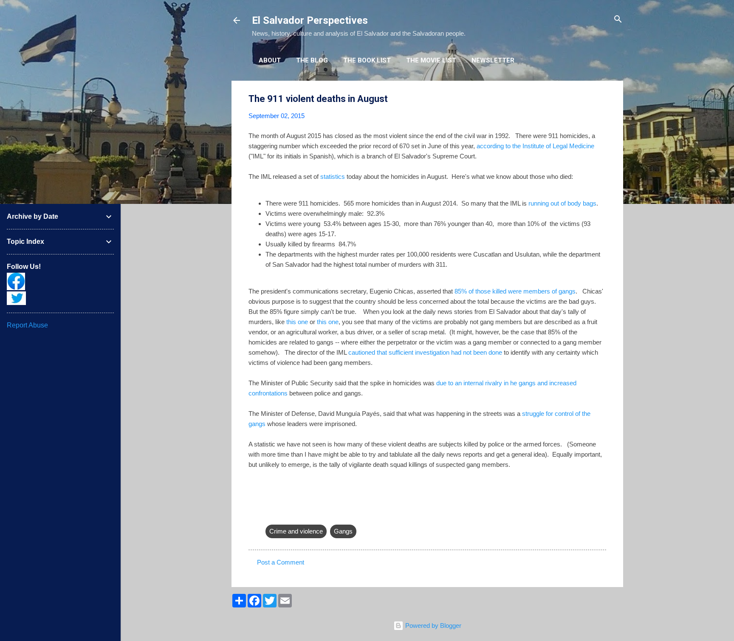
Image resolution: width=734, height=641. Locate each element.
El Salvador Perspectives (310, 20)
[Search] (618, 19)
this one (297, 321)
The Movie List (431, 60)
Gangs (343, 531)
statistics (332, 176)
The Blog (312, 60)
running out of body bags (562, 203)
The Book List (367, 60)
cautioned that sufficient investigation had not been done (425, 352)
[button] (601, 99)
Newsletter (492, 60)
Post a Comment (280, 562)
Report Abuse (27, 325)
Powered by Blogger (432, 625)
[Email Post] (270, 514)
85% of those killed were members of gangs (515, 291)
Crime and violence (296, 531)
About (270, 60)
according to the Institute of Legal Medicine (535, 146)
